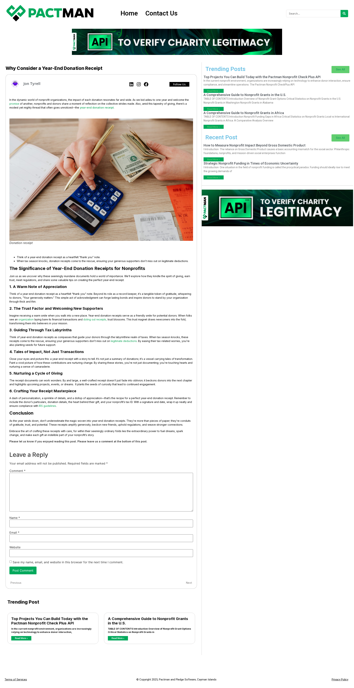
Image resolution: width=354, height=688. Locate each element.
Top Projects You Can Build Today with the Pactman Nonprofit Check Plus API (49, 621)
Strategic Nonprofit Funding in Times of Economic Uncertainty (251, 163)
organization (26, 319)
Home (129, 13)
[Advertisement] (277, 254)
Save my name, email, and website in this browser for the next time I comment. (68, 562)
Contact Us (161, 13)
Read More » (21, 638)
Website (14, 547)
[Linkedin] (131, 84)
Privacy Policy (340, 679)
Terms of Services (16, 679)
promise (14, 103)
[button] (179, 84)
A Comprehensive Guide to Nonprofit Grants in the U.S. (245, 95)
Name (14, 517)
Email (14, 532)
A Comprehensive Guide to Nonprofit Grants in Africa (244, 113)
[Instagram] (139, 84)
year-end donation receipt (97, 107)
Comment (17, 470)
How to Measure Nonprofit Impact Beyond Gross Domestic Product (255, 145)
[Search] (344, 13)
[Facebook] (146, 84)
